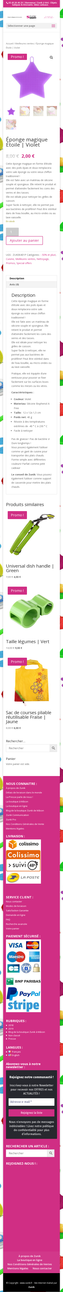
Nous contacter (14, 901)
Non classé (14, 1035)
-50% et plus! (48, 254)
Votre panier (12, 928)
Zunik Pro (11, 819)
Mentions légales (15, 828)
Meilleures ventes (24, 43)
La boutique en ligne (16, 806)
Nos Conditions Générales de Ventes (30, 1264)
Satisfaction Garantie (17, 910)
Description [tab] (17, 278)
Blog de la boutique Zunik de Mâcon (25, 810)
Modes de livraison (16, 906)
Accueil (9, 43)
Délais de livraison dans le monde (24, 792)
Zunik (31, 1287)
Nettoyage (43, 259)
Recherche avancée (16, 924)
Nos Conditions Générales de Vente (25, 824)
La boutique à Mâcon (17, 801)
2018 (10, 1025)
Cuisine (10, 259)
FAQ (8, 919)
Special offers (24, 263)
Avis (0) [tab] (14, 284)
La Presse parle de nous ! (19, 797)
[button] (51, 57)
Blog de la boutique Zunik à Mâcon (26, 1031)
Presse (12, 1038)
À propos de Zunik (15, 788)
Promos (10, 263)
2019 (10, 1028)
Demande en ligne (15, 915)
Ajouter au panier (24, 240)
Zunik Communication (17, 815)
